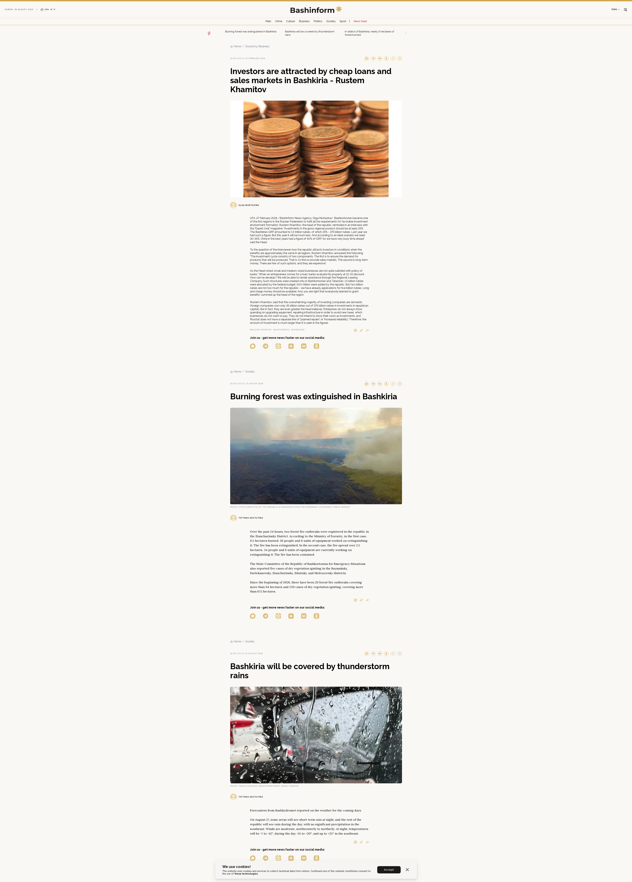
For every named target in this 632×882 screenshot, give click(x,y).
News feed (360, 21)
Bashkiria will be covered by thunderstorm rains (309, 33)
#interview (298, 330)
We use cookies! (236, 867)
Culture (290, 21)
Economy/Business (257, 46)
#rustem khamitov (261, 330)
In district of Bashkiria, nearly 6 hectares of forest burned (369, 33)
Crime (278, 21)
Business (304, 21)
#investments (281, 330)
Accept (389, 870)
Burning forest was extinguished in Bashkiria (250, 31)
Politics (318, 21)
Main (268, 21)
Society (331, 21)
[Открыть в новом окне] (253, 346)
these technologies (246, 873)
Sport (343, 21)
